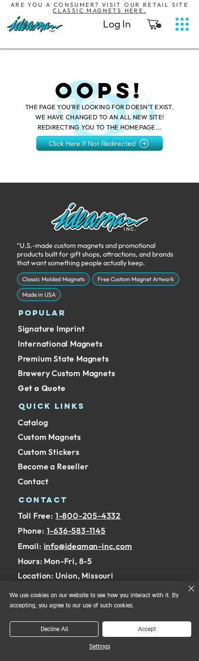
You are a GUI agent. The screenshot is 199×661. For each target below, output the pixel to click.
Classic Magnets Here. (99, 10)
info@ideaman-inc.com (88, 546)
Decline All (54, 629)
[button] (154, 24)
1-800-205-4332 (88, 515)
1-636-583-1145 (76, 530)
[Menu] (182, 24)
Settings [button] (99, 646)
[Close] (185, 594)
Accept (147, 629)
